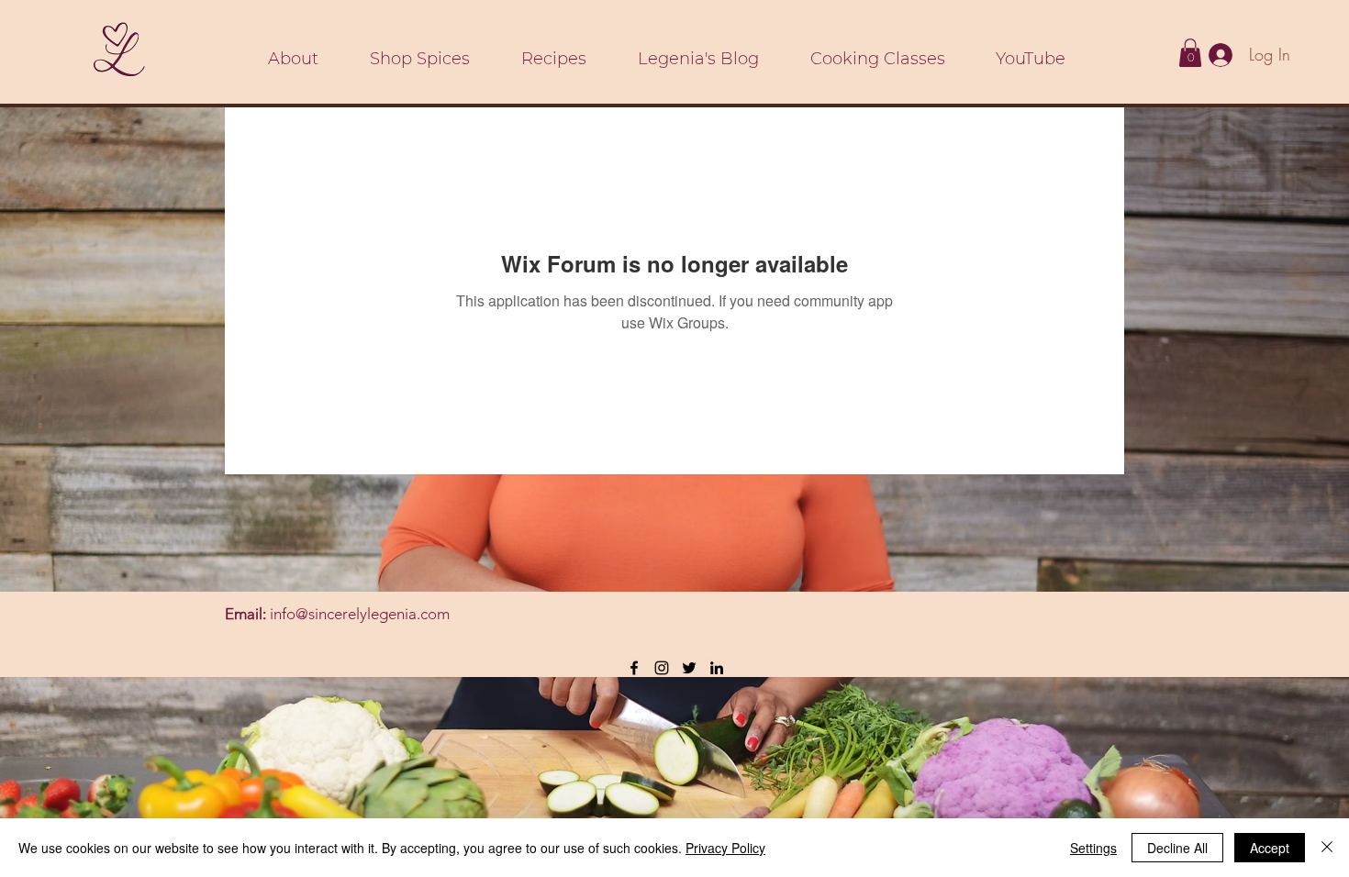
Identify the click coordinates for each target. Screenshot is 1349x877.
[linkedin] (717, 668)
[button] (1190, 53)
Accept (1269, 847)
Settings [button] (1093, 847)
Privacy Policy (725, 847)
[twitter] (689, 668)
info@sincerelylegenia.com (360, 614)
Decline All (1177, 847)
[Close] (1327, 847)
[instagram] (661, 668)
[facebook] (634, 668)
